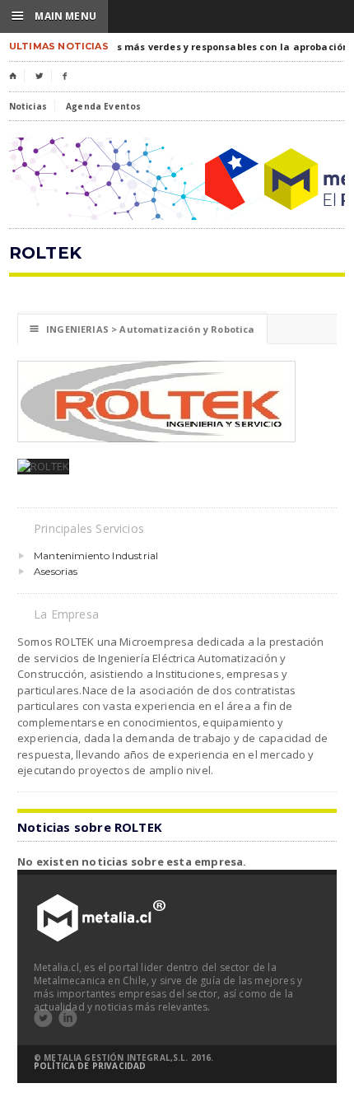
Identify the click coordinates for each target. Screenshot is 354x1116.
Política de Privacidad (90, 1066)
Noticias (28, 106)
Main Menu (54, 15)
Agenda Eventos (103, 106)
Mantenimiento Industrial (96, 555)
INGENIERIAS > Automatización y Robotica (142, 329)
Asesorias (56, 571)
